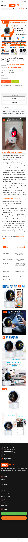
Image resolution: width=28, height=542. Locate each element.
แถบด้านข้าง (5, 18)
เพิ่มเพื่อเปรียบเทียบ (19, 85)
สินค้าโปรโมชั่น (4, 505)
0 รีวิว (7, 64)
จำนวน (2, 75)
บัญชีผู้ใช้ (3, 479)
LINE (14, 513)
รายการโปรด (4, 484)
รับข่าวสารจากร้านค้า (5, 487)
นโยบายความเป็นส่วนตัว (6, 496)
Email (14, 518)
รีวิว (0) (14, 98)
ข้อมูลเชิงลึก (14, 102)
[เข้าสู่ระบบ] (21, 9)
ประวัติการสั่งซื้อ (4, 482)
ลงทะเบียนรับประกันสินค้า (6, 494)
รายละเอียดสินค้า (14, 95)
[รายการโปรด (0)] (19, 9)
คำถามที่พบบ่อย (4, 503)
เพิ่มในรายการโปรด (7, 85)
